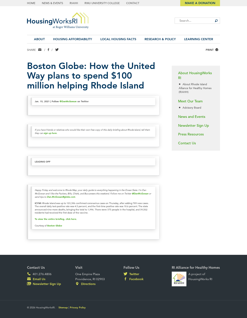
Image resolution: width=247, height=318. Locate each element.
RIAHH (74, 3)
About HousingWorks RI (195, 75)
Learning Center (198, 39)
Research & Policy (160, 39)
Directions (88, 284)
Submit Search (216, 21)
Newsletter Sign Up (193, 125)
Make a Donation (200, 3)
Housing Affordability (72, 39)
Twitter (133, 274)
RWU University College (102, 3)
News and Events (191, 116)
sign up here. (50, 132)
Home (31, 3)
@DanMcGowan (68, 101)
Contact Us (187, 143)
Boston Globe (54, 225)
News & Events (52, 3)
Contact (132, 3)
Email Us (38, 279)
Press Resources (191, 134)
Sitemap (63, 307)
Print (210, 49)
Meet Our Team (190, 101)
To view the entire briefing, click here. (56, 218)
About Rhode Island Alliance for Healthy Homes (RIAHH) (195, 88)
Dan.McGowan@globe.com (61, 196)
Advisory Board (192, 107)
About (39, 39)
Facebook (136, 279)
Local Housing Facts (118, 39)
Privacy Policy (78, 307)
